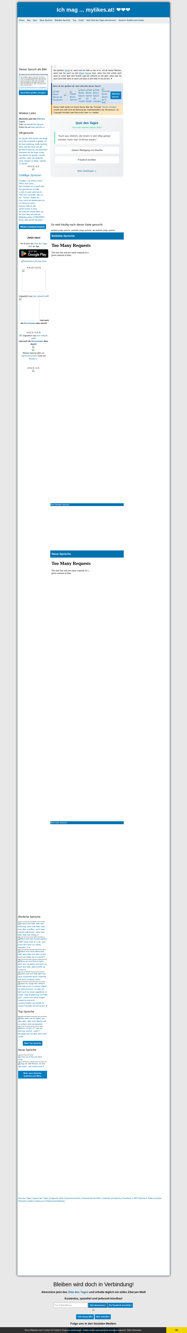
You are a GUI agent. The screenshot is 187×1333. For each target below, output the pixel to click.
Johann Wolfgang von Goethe (87, 150)
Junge (67, 70)
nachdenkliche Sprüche (33, 124)
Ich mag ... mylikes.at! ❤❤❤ (93, 10)
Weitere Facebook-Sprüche (32, 227)
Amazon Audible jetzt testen (131, 20)
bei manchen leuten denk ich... (32, 212)
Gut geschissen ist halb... (30, 189)
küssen (88, 73)
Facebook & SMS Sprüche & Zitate (138, 1198)
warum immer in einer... (29, 209)
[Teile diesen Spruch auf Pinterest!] (66, 95)
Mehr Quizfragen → (87, 171)
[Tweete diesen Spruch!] (74, 100)
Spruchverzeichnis (29, 356)
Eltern (81, 73)
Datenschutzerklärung (55, 1201)
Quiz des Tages (87, 123)
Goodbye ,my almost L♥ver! (31, 181)
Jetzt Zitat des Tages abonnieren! (101, 20)
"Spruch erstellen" (109, 107)
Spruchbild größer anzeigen (33, 93)
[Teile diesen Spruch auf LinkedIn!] (97, 101)
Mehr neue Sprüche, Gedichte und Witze (32, 1074)
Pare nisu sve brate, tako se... (32, 195)
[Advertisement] (93, 44)
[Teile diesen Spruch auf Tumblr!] (81, 101)
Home (21, 20)
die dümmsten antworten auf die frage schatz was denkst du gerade (33, 152)
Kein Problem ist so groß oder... (32, 186)
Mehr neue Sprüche (58, 823)
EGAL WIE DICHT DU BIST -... (32, 220)
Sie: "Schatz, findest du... (30, 197)
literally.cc (33, 359)
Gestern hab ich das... (28, 206)
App (29, 20)
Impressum (40, 1201)
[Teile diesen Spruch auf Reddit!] (89, 101)
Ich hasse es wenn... (28, 203)
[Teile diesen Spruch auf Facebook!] (58, 100)
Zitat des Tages (24, 1198)
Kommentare (30, 323)
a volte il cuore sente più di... (31, 192)
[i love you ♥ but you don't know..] (32, 1060)
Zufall (81, 20)
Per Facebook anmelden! (120, 1305)
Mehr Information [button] (134, 1330)
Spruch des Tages (40, 1198)
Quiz (35, 20)
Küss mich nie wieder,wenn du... (32, 200)
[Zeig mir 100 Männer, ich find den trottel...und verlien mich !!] (32, 1066)
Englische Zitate (57, 1198)
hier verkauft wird (40, 296)
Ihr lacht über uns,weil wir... (30, 214)
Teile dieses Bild (85, 1317)
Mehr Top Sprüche (32, 1043)
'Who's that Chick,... (27, 183)
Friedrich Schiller (87, 159)
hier (90, 112)
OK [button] (176, 1330)
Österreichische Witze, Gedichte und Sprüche (101, 1198)
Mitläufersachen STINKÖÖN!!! (32, 217)
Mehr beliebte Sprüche (59, 505)
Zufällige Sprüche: (30, 175)
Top (74, 20)
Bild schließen (102, 1317)
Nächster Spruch (116, 95)
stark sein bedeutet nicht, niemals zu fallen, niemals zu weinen (32, 161)
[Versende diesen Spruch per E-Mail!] (106, 102)
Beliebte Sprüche (62, 20)
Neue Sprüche (46, 20)
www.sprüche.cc (38, 127)
